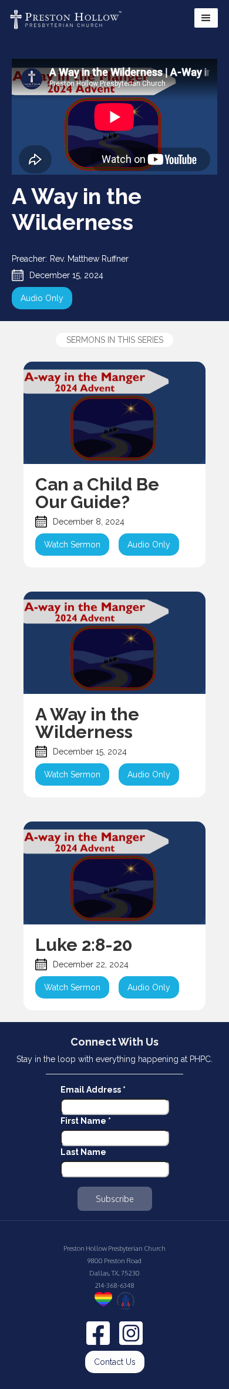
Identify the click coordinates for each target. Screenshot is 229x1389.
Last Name (83, 1152)
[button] (206, 18)
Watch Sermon (72, 544)
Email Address (93, 1089)
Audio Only (42, 298)
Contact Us (115, 1362)
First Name (85, 1121)
